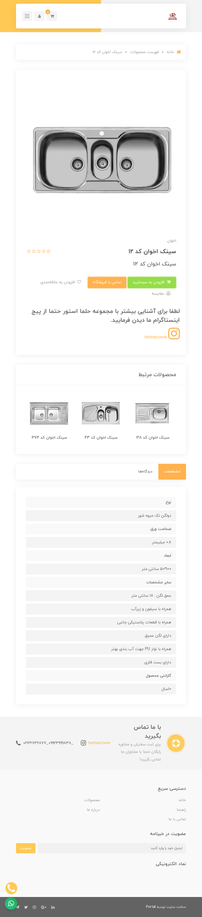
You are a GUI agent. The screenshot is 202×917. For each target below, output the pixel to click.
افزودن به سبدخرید (149, 282)
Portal (151, 907)
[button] (52, 16)
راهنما (181, 810)
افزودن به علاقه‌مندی (58, 282)
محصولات (92, 800)
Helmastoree (156, 337)
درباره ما (93, 810)
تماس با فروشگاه (107, 282)
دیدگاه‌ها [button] (145, 471)
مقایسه (158, 293)
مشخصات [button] (172, 471)
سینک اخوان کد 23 (101, 437)
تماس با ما (177, 819)
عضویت (26, 848)
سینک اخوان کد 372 (49, 437)
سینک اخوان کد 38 (152, 437)
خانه (182, 800)
